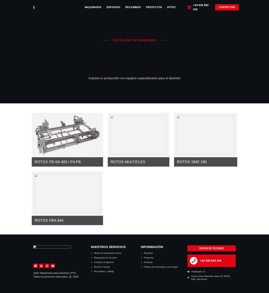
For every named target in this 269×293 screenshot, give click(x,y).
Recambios (133, 7)
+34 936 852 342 (211, 260)
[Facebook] (35, 266)
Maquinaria (93, 7)
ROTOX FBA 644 (49, 220)
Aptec (171, 7)
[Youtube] (52, 266)
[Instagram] (47, 266)
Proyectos (154, 7)
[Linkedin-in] (41, 266)
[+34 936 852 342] (193, 261)
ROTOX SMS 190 (192, 162)
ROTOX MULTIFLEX (128, 162)
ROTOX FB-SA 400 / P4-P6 (58, 162)
